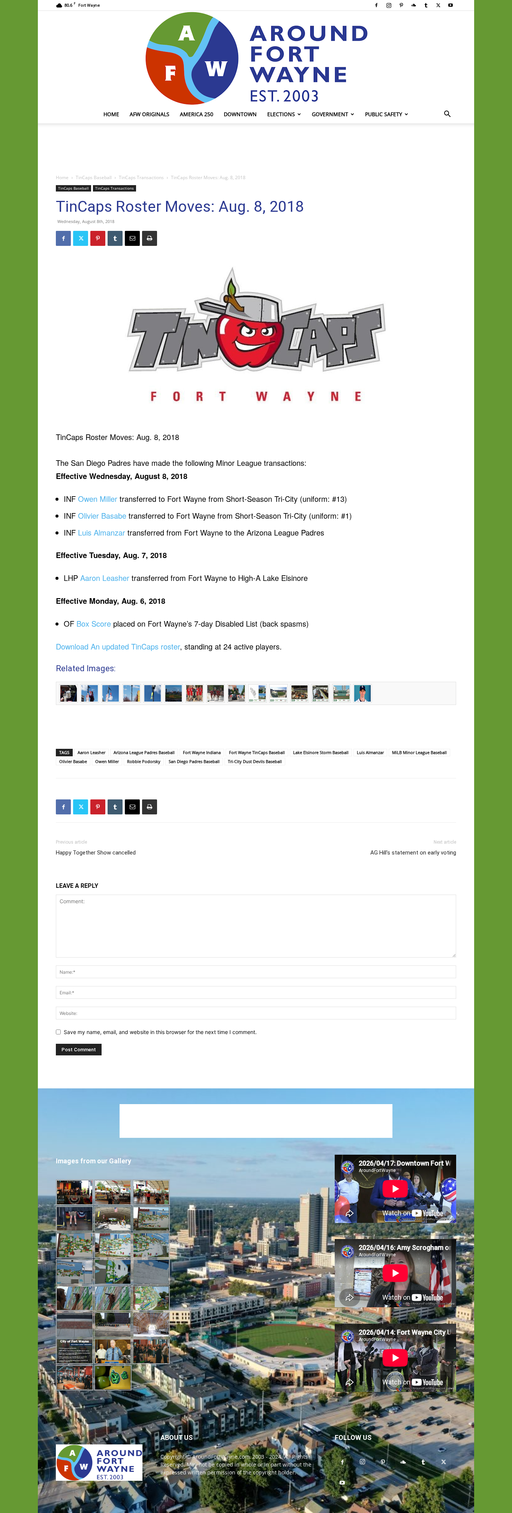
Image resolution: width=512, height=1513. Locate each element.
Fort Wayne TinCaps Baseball (257, 752)
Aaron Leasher (104, 577)
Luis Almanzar (101, 532)
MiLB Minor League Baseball (419, 752)
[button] (447, 114)
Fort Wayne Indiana (202, 752)
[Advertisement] (256, 149)
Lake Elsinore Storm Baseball (321, 752)
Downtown (240, 114)
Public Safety (383, 114)
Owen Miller (97, 498)
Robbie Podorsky (143, 761)
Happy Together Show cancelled (96, 852)
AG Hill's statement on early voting (413, 852)
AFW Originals (149, 114)
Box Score (93, 623)
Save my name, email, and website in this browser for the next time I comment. (160, 1032)
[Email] (132, 238)
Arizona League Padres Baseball (144, 752)
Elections (281, 114)
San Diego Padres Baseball (194, 761)
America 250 (196, 114)
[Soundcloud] (413, 5)
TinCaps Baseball (94, 177)
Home (111, 114)
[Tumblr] (425, 5)
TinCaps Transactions (141, 177)
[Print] (149, 238)
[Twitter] (438, 5)
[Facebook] (376, 5)
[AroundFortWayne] (256, 58)
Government (330, 114)
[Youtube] (450, 5)
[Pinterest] (401, 5)
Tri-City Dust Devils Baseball (255, 761)
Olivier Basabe (102, 515)
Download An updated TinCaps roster (118, 646)
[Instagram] (388, 5)
